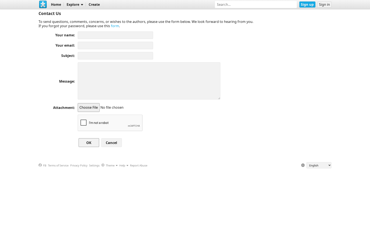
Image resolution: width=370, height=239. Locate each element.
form (115, 26)
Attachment (63, 107)
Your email (64, 45)
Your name (64, 35)
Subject (67, 55)
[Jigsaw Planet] (43, 4)
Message (66, 81)
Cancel (111, 142)
